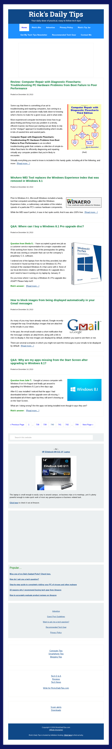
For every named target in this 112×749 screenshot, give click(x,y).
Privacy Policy (56, 633)
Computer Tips (56, 651)
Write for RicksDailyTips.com (56, 688)
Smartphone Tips (56, 654)
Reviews (56, 679)
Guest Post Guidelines (56, 617)
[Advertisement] (56, 536)
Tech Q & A (56, 676)
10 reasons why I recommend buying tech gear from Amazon (35, 590)
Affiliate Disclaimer (56, 730)
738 (37, 424)
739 (45, 424)
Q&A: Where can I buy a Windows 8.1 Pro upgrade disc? (47, 226)
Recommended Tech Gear (56, 627)
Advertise (56, 611)
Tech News (56, 682)
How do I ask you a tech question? (24, 579)
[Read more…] (23, 163)
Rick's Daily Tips (56, 14)
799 (77, 424)
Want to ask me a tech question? (56, 622)
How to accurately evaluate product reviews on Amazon (33, 595)
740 (52, 424)
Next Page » (88, 424)
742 (67, 424)
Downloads (56, 710)
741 (59, 424)
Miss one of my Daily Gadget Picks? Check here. (30, 574)
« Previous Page (17, 424)
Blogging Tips (56, 657)
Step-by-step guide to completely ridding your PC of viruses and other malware (43, 585)
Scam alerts (56, 707)
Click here (68, 735)
